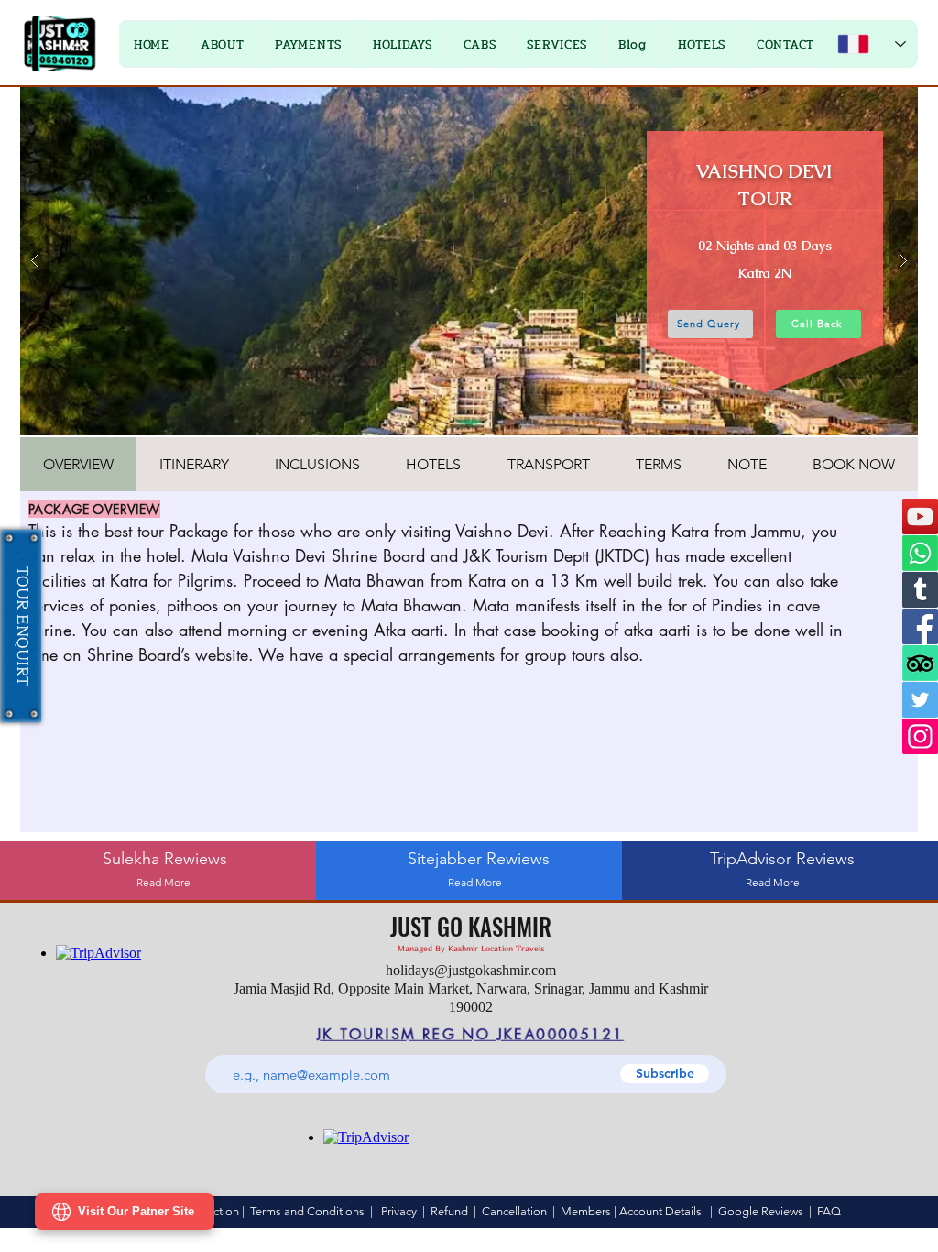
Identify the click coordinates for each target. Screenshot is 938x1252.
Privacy (399, 1211)
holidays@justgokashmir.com (471, 970)
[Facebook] (920, 626)
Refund (452, 1211)
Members (586, 1211)
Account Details (660, 1211)
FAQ (829, 1211)
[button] (308, 44)
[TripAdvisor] (920, 663)
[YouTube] (920, 516)
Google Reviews (760, 1211)
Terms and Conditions (307, 1211)
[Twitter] (920, 700)
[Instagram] (920, 736)
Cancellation (514, 1211)
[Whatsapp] (920, 553)
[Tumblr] (920, 590)
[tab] (78, 464)
